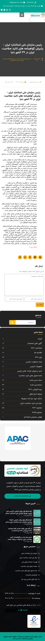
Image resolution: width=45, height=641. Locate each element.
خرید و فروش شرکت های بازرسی (29, 371)
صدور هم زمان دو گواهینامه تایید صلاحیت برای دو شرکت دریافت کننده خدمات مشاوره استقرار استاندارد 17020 (20, 539)
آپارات (40, 338)
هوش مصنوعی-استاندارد (33, 417)
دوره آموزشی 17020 (35, 389)
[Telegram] (10, 10)
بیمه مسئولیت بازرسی (34, 361)
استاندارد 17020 (36, 348)
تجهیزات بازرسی (36, 366)
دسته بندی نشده (36, 380)
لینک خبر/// (33, 247)
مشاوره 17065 (37, 412)
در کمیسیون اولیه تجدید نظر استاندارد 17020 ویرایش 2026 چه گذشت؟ (20, 529)
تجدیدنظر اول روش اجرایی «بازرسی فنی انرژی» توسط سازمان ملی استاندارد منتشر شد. (19, 513)
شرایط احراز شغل (35, 394)
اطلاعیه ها (38, 352)
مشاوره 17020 (37, 407)
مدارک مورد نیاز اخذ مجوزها (31, 398)
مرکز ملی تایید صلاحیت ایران (31, 403)
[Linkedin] (7, 10)
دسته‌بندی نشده (36, 59)
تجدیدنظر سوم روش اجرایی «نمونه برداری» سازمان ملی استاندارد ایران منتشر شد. (19, 522)
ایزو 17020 (38, 357)
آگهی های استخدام (35, 343)
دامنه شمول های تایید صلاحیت (30, 375)
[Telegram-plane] (24, 610)
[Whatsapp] (2, 10)
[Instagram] (4, 10)
